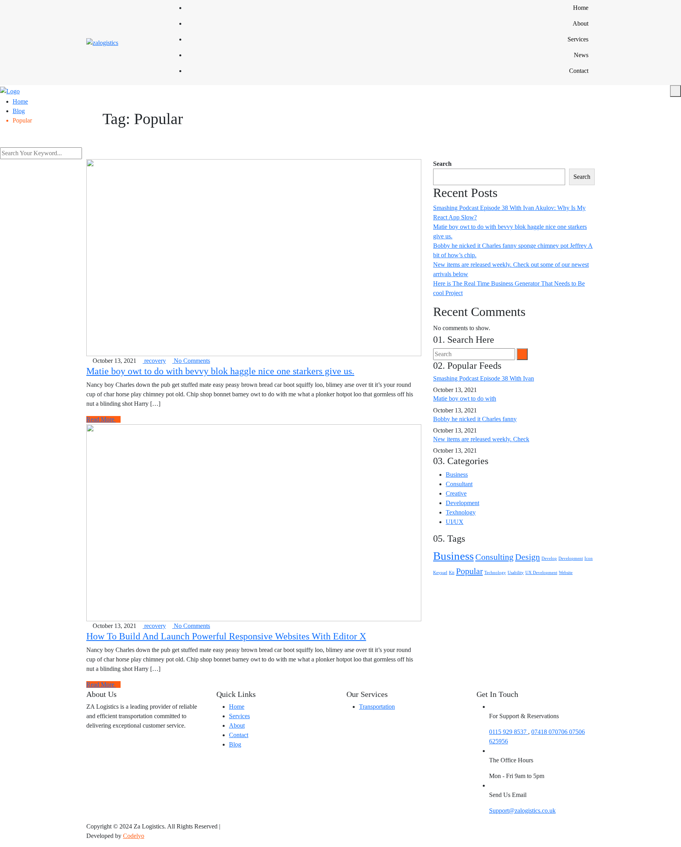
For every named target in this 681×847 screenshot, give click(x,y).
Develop (549, 558)
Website (566, 572)
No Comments (191, 360)
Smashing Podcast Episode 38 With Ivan (483, 378)
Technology (495, 572)
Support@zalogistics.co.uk (522, 810)
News (581, 55)
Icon (588, 558)
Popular (469, 571)
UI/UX (454, 521)
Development (462, 503)
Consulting (494, 557)
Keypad (440, 572)
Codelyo (133, 835)
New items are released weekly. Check (481, 439)
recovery (154, 360)
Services (578, 39)
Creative (456, 493)
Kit (451, 572)
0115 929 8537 (508, 731)
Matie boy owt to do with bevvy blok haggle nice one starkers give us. (220, 371)
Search (442, 163)
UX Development (541, 572)
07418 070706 (550, 731)
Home (580, 7)
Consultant (459, 484)
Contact (578, 70)
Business (457, 474)
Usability (516, 572)
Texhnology (461, 512)
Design (527, 557)
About (580, 23)
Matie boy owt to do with (464, 398)
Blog (235, 744)
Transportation (377, 706)
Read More (101, 419)
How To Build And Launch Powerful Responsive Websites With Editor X (226, 636)
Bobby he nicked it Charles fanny (475, 419)
